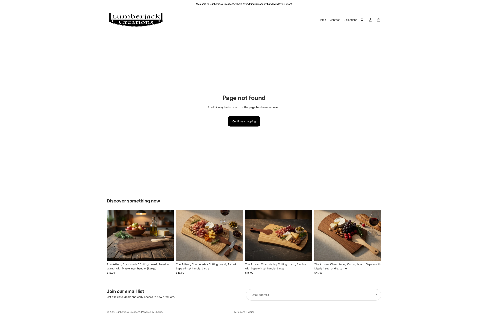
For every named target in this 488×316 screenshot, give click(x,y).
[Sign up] (376, 295)
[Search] (362, 20)
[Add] (167, 254)
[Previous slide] (112, 235)
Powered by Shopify (152, 311)
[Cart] (378, 20)
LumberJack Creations (128, 311)
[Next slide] (168, 235)
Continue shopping (244, 121)
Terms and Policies (244, 311)
